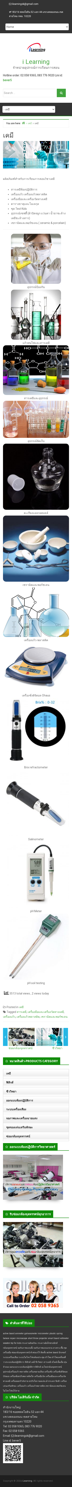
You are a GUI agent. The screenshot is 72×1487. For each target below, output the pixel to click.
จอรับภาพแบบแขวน (43, 1348)
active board (9, 1333)
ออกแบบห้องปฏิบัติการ (19, 1100)
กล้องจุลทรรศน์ (10, 1348)
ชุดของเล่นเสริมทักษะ (19, 1127)
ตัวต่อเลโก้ (35, 1352)
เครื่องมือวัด (39, 1376)
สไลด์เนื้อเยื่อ (57, 1362)
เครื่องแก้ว (9, 1016)
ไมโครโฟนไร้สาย (11, 1390)
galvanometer (30, 1333)
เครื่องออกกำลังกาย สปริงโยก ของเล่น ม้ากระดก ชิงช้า (35, 1381)
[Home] (23, 123)
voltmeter (64, 1338)
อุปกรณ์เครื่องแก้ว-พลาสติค (15, 1371)
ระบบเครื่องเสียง (16, 1109)
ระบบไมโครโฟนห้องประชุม (32, 1357)
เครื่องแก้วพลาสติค (28, 1016)
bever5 (7, 80)
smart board (53, 1338)
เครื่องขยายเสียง (36, 1371)
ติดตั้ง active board (49, 1352)
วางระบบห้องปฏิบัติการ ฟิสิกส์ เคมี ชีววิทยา (23, 1362)
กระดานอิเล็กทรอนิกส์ (48, 1343)
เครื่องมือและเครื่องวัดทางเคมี (46, 1011)
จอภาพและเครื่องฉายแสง (21, 1118)
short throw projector (37, 1338)
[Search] (61, 93)
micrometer (43, 1333)
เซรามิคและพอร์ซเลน (54, 1016)
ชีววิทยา (57, 1048)
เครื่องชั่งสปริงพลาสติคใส (22, 1376)
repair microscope (18, 1338)
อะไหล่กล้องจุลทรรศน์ (52, 1367)
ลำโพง (48, 1357)
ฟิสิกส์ (9, 1082)
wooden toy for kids (12, 1343)
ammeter (19, 1333)
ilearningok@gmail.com (25, 4)
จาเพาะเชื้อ (58, 1348)
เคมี (47, 172)
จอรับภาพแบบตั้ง (25, 1348)
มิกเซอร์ (62, 1352)
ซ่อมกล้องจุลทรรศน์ (21, 1048)
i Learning (36, 61)
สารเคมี (21, 1011)
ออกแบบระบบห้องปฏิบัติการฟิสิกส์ (25, 1367)
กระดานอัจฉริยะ (29, 1343)
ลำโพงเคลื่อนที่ (59, 1357)
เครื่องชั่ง (48, 1371)
